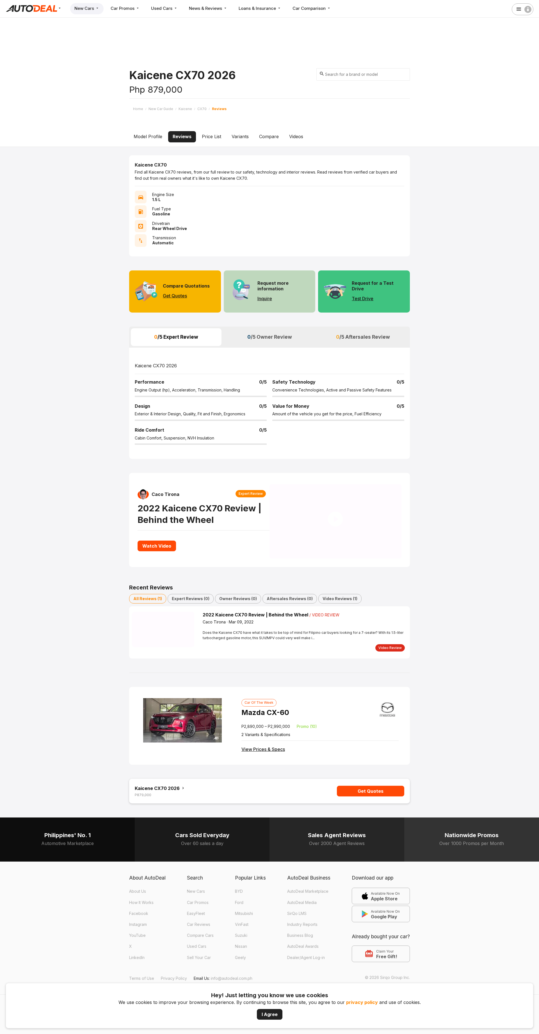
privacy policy (362, 1002)
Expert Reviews (190, 611)
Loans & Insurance (258, 8)
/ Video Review (324, 627)
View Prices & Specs (263, 762)
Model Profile (148, 136)
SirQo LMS (297, 926)
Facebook (138, 926)
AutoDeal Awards (303, 959)
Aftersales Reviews (290, 611)
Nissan (241, 959)
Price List (211, 136)
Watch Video (156, 552)
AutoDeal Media (302, 915)
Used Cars (162, 8)
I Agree (270, 1014)
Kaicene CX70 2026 (158, 801)
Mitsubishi (244, 926)
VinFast (241, 937)
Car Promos (123, 8)
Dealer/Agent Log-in (306, 970)
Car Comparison (310, 8)
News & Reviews (206, 8)
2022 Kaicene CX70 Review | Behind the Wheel (256, 627)
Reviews (182, 136)
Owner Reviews (238, 611)
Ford (239, 915)
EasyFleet (196, 926)
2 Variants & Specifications (265, 748)
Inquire (264, 298)
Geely (240, 970)
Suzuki (241, 948)
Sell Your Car (199, 970)
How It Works (141, 915)
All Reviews (147, 611)
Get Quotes (175, 296)
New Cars (84, 8)
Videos (296, 136)
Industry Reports (302, 937)
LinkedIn (137, 970)
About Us (137, 904)
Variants (240, 136)
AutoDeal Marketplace (307, 904)
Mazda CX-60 (265, 725)
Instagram (138, 937)
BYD (239, 904)
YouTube (137, 948)
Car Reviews (198, 937)
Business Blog (300, 948)
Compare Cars (200, 948)
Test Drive (362, 298)
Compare (269, 136)
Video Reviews (340, 611)
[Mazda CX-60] (182, 733)
